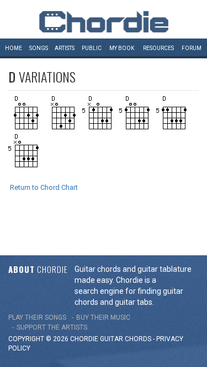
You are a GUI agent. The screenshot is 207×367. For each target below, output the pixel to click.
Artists (65, 48)
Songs (38, 48)
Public (92, 48)
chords (138, 339)
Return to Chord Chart (44, 187)
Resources (158, 48)
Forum (191, 48)
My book (121, 48)
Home (13, 48)
